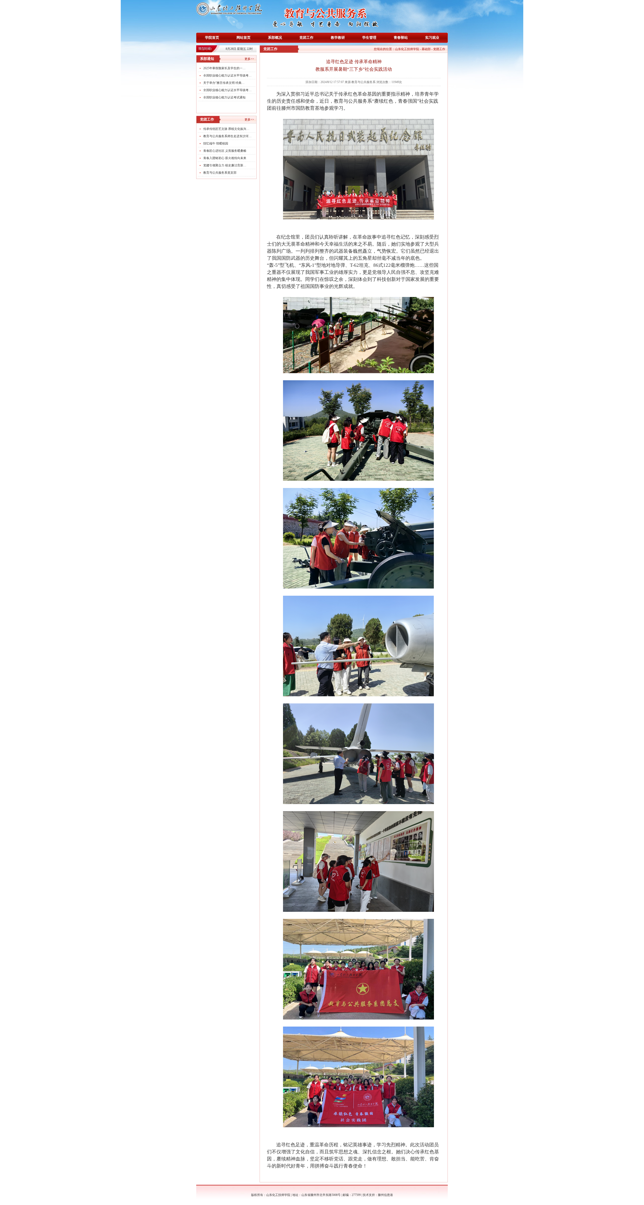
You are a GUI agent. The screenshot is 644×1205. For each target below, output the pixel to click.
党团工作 (306, 38)
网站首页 (243, 38)
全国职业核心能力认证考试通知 (224, 97)
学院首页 (212, 38)
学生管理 (369, 38)
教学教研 (338, 38)
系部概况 (275, 38)
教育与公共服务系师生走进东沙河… (227, 136)
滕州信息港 (385, 1195)
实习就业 (432, 38)
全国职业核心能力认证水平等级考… (227, 75)
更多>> (249, 59)
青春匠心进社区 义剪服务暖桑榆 (224, 151)
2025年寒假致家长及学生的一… (224, 68)
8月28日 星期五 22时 (239, 49)
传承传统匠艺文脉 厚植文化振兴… (226, 129)
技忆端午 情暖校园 (215, 143)
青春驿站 (401, 38)
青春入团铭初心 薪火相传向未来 (224, 158)
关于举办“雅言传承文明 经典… (224, 83)
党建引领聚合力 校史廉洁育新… (224, 165)
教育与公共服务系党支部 (219, 172)
